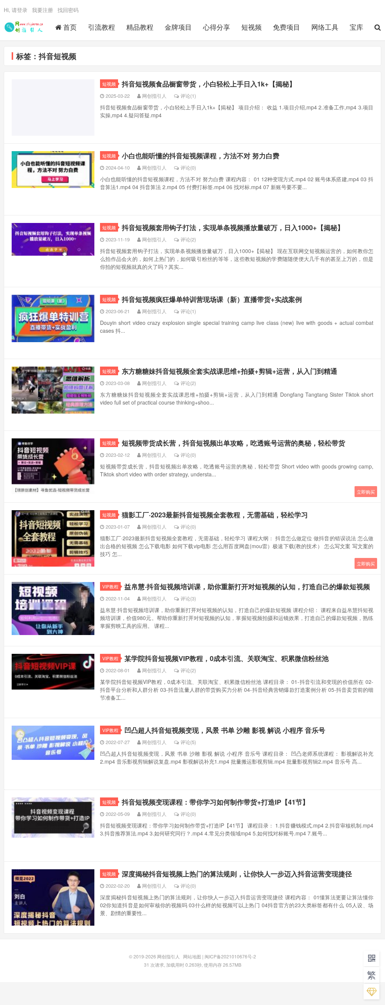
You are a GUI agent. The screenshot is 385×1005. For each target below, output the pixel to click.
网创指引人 (25, 27)
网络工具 (324, 27)
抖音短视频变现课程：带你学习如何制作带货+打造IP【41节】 (215, 802)
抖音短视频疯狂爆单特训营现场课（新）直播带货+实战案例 (212, 299)
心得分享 (216, 27)
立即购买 (366, 491)
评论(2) (188, 239)
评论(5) (188, 742)
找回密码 (68, 10)
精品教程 (139, 27)
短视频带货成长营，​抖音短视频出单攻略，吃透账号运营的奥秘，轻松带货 (233, 443)
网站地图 (192, 956)
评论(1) (188, 95)
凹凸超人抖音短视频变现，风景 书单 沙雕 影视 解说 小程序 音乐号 (224, 730)
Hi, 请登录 (15, 10)
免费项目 (286, 27)
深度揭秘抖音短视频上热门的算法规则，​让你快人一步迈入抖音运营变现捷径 (237, 874)
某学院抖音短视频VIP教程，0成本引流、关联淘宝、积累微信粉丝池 (226, 658)
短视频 (251, 27)
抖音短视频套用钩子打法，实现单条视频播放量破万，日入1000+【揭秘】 (233, 227)
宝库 (356, 27)
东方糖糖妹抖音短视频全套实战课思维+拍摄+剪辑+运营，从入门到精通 (229, 371)
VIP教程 (110, 586)
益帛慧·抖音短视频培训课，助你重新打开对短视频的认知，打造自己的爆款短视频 (247, 586)
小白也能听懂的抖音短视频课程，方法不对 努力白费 (200, 156)
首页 (70, 27)
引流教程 (101, 27)
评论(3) (188, 598)
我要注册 (42, 10)
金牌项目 (178, 27)
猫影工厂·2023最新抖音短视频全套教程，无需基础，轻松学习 (215, 515)
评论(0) (188, 167)
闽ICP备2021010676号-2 (230, 956)
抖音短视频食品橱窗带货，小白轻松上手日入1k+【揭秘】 (209, 84)
